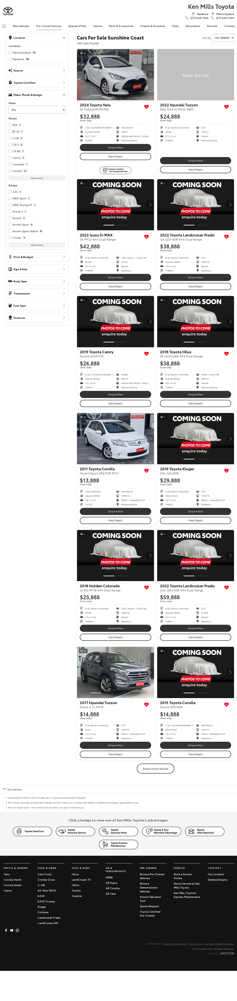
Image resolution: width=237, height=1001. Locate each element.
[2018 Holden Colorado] (115, 555)
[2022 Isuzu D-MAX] (115, 204)
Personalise (192, 26)
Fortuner (43, 912)
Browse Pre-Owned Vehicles (152, 876)
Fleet (175, 26)
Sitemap (168, 943)
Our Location (216, 874)
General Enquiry (217, 879)
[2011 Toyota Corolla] (115, 438)
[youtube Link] (11, 930)
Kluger (42, 907)
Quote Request (149, 906)
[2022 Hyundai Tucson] (195, 74)
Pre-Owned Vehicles (49, 26)
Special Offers (77, 26)
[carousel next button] (150, 74)
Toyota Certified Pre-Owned (150, 913)
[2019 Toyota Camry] (115, 321)
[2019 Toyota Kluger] (195, 438)
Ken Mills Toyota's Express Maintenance (187, 895)
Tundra (76, 890)
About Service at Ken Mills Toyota (187, 885)
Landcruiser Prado (49, 917)
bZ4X (41, 896)
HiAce (75, 885)
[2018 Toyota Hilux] (195, 321)
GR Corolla (113, 888)
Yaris (7, 874)
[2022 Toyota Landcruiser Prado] (195, 204)
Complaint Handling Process (219, 943)
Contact (229, 26)
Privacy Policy (180, 943)
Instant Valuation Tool (150, 899)
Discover (212, 26)
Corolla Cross (46, 879)
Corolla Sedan (13, 885)
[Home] (4, 26)
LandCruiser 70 (81, 879)
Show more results (155, 768)
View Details (115, 156)
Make (12, 103)
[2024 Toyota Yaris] (115, 74)
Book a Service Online (183, 876)
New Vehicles (21, 26)
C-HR (41, 885)
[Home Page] (8, 11)
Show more (37, 178)
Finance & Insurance (152, 26)
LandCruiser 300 (48, 923)
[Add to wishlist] (146, 107)
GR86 (109, 877)
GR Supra (111, 883)
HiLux (75, 874)
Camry (8, 890)
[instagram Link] (17, 930)
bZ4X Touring (46, 901)
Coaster (77, 896)
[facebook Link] (6, 930)
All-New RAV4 (47, 890)
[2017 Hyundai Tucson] (115, 672)
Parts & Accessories (121, 26)
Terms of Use (195, 943)
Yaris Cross (45, 874)
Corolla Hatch (12, 879)
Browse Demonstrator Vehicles (149, 887)
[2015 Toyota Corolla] (195, 672)
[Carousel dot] (95, 95)
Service (97, 26)
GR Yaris (111, 893)
